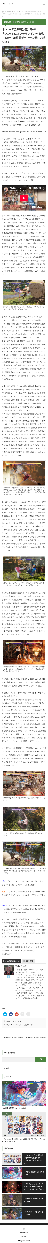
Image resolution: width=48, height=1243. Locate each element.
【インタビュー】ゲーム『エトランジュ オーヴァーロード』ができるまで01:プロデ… (34, 1186)
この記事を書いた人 (12, 961)
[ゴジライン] (7, 3)
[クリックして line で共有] (28, 1014)
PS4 (10, 1025)
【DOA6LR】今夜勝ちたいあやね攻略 (33, 1200)
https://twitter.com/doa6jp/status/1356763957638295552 (24, 132)
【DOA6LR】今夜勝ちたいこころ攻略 (33, 1213)
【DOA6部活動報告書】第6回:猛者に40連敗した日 (35, 1038)
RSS (24, 1228)
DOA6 (17, 22)
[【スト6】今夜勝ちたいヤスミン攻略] (24, 1094)
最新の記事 (29, 961)
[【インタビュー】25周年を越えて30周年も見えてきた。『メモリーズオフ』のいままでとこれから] (24, 1125)
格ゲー (22, 1025)
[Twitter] (8, 977)
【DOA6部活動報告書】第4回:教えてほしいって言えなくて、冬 (13, 1038)
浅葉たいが (28, 1025)
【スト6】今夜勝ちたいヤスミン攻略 (14, 1108)
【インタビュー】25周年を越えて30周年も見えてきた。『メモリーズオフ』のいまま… (23, 1140)
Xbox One (16, 1025)
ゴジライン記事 (27, 22)
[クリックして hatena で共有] (22, 1014)
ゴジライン (24, 1236)
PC (7, 1025)
